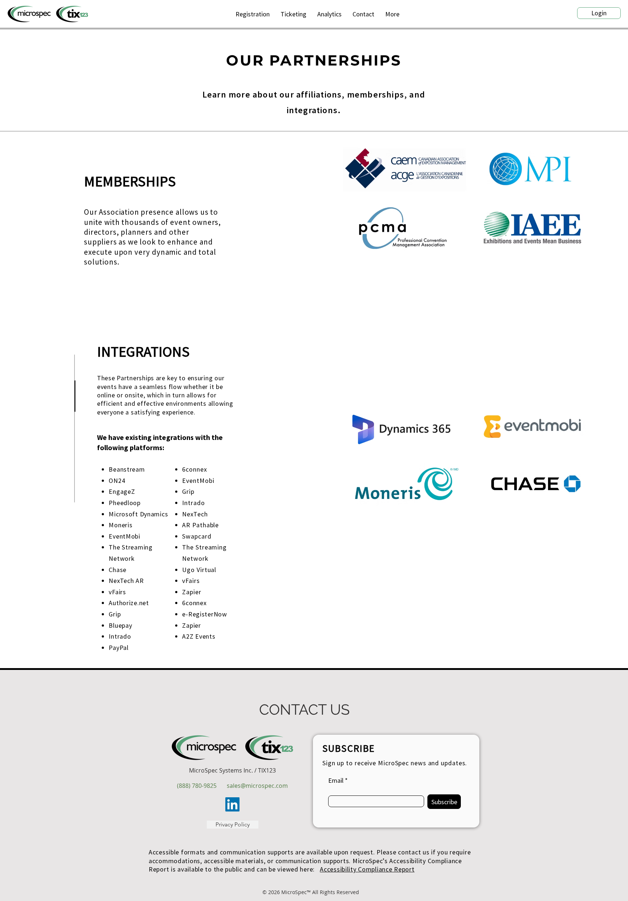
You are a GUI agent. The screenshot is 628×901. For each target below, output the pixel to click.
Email (335, 780)
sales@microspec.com (257, 786)
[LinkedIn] (232, 804)
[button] (392, 14)
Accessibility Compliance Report (367, 869)
